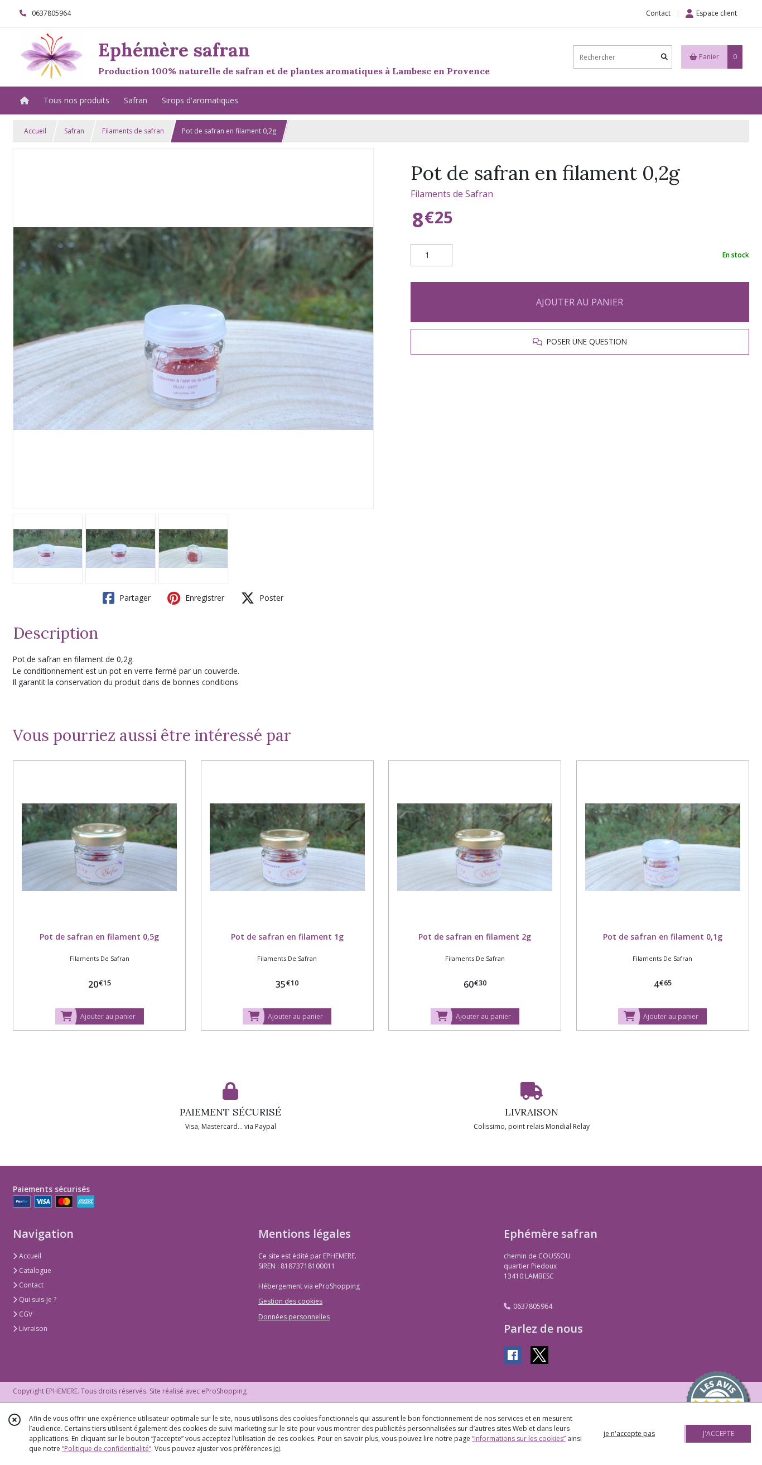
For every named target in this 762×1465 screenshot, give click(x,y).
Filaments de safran (133, 131)
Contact (658, 13)
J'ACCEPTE (718, 1433)
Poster (270, 597)
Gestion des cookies (290, 1301)
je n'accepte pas (629, 1433)
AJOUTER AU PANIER (579, 302)
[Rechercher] (664, 57)
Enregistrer (203, 597)
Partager (134, 597)
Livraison (32, 1328)
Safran (74, 131)
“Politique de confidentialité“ (106, 1448)
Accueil (35, 131)
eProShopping (224, 1391)
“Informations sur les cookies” (519, 1438)
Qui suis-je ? (36, 1299)
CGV (24, 1314)
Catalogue (34, 1270)
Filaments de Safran (452, 194)
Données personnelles (294, 1317)
